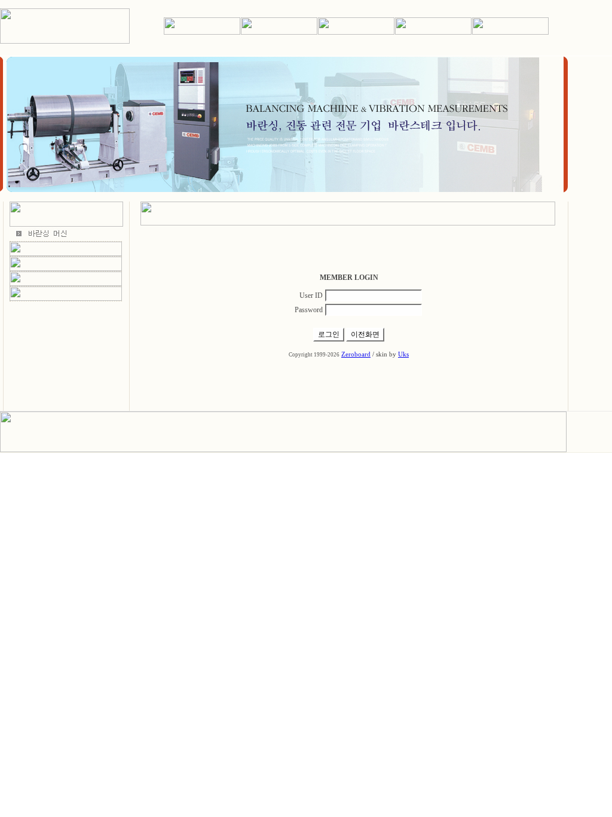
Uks (403, 354)
